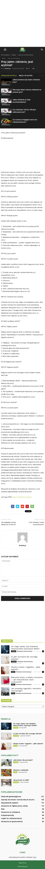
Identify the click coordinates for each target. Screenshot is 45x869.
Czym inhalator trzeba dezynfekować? (36, 523)
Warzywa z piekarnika (20, 770)
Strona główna (5, 55)
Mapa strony (22, 863)
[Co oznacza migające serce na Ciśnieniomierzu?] (6, 122)
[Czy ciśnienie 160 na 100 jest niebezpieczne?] (6, 112)
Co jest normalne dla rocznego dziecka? (27, 733)
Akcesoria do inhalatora (10, 812)
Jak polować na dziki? (21, 780)
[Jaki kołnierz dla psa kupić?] (6, 762)
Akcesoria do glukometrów (12, 821)
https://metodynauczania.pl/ (22, 497)
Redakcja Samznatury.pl (24, 651)
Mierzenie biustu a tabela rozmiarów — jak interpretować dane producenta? (27, 679)
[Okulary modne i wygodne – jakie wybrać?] (5, 670)
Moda (13, 672)
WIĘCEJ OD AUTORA (25, 75)
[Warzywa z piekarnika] (6, 772)
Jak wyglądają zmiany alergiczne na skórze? (8, 523)
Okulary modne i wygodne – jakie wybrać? (28, 743)
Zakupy (3, 58)
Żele (2, 809)
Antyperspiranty (7, 815)
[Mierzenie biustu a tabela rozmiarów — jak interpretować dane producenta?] (5, 680)
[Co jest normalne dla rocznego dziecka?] (5, 660)
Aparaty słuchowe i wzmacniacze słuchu (18, 800)
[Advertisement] (22, 23)
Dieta (15, 772)
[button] (42, 49)
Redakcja (8, 68)
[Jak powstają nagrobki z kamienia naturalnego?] (5, 691)
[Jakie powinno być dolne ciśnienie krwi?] (6, 82)
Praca (13, 693)
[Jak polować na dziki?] (6, 782)
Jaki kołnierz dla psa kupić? (23, 760)
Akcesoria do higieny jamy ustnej (14, 806)
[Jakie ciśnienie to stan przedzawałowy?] (6, 102)
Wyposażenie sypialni (9, 803)
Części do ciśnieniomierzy (13, 58)
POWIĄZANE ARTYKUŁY (9, 75)
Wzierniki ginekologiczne (11, 796)
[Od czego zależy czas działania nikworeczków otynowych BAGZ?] (5, 649)
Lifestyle (14, 661)
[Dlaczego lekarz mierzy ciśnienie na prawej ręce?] (6, 92)
